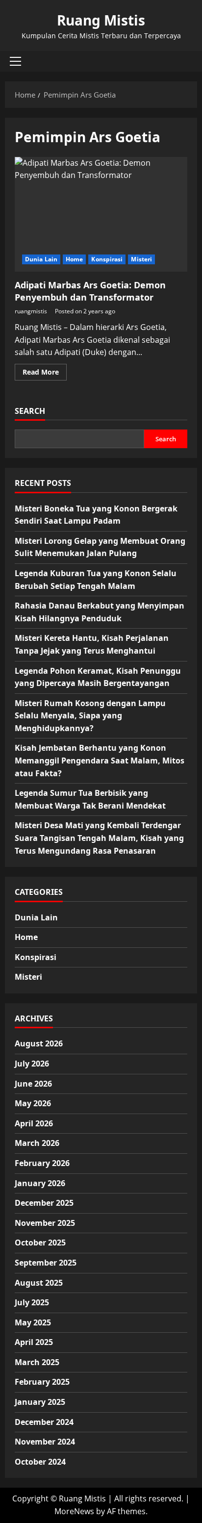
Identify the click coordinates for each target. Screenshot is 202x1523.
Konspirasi (107, 259)
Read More (45, 374)
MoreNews (74, 1511)
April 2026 (34, 1123)
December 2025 (44, 1202)
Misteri (141, 259)
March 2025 (37, 1362)
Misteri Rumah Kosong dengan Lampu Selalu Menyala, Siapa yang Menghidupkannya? (90, 716)
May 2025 (33, 1322)
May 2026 (33, 1103)
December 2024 (44, 1422)
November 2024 (45, 1441)
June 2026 (33, 1083)
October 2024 (40, 1461)
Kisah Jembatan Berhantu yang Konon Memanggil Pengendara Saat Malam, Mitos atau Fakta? (99, 760)
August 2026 (39, 1043)
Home (74, 259)
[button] (15, 61)
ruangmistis (31, 311)
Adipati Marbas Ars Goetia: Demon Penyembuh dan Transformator (101, 214)
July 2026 (32, 1063)
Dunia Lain (41, 259)
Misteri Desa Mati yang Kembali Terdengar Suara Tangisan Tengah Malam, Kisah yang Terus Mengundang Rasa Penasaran (99, 838)
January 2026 (40, 1183)
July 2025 (32, 1302)
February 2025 (42, 1381)
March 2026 (37, 1143)
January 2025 (40, 1401)
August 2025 (39, 1282)
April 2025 (34, 1342)
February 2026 (42, 1163)
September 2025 (45, 1262)
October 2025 (40, 1242)
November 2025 (45, 1223)
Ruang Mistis (101, 20)
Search (30, 411)
